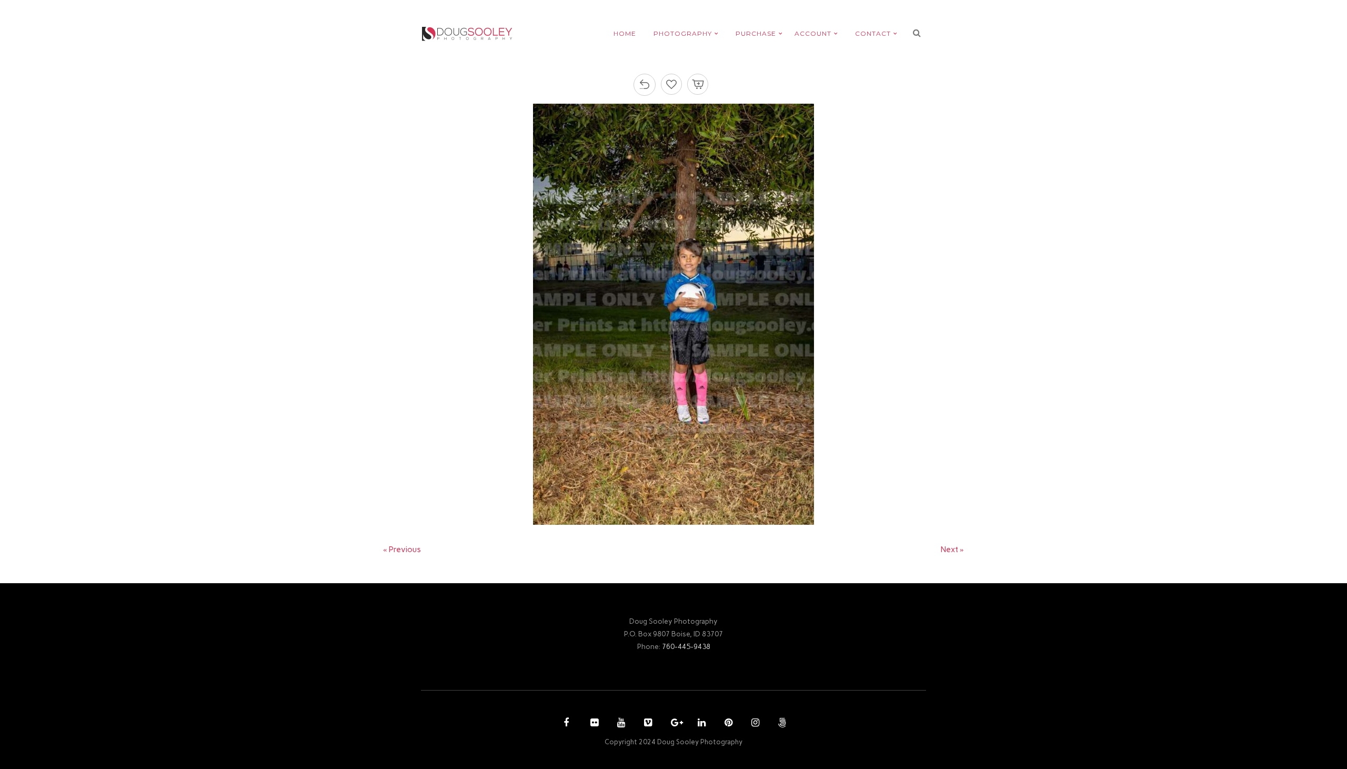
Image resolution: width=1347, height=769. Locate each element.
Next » (952, 549)
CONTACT (873, 33)
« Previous (402, 549)
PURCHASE (756, 33)
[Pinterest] (727, 723)
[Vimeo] (646, 723)
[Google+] (673, 723)
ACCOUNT (813, 33)
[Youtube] (620, 723)
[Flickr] (593, 723)
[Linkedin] (700, 723)
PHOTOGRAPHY (683, 33)
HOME (625, 33)
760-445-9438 (686, 646)
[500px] (781, 723)
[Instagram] (754, 723)
